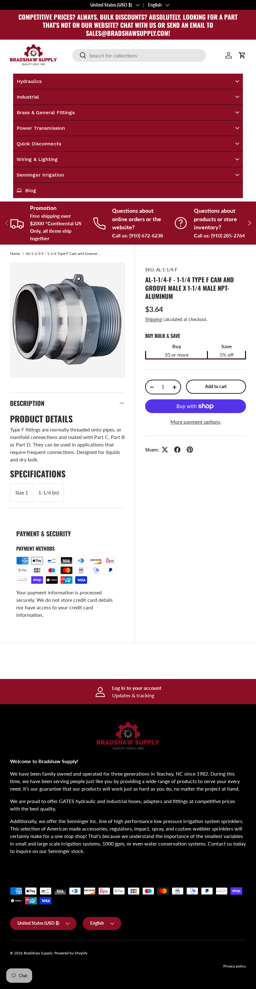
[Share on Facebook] (177, 449)
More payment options (195, 422)
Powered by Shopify (70, 953)
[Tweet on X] (165, 449)
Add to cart (216, 386)
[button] (242, 55)
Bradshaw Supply (38, 953)
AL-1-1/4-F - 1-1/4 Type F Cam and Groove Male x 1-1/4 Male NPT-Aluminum (63, 254)
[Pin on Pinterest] (190, 449)
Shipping (153, 319)
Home (15, 254)
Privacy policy (234, 966)
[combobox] (139, 55)
